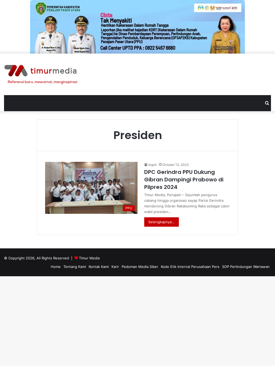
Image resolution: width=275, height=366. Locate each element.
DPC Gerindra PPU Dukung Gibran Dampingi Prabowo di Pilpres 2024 (183, 179)
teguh (152, 165)
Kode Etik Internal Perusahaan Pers (190, 266)
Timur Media (89, 258)
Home (56, 266)
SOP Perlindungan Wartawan (246, 266)
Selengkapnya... (161, 222)
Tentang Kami (74, 266)
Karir (115, 266)
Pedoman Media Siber (140, 266)
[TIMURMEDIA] (41, 74)
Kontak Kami (99, 266)
